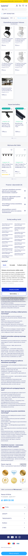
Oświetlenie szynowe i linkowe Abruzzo (7, 224)
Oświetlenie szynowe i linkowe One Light (20, 233)
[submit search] (3, 9)
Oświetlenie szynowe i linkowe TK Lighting (20, 247)
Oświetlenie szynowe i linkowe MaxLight (7, 253)
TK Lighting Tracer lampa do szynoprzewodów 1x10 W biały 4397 (20, 40)
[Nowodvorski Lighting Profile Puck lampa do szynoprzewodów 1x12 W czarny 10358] (7, 81)
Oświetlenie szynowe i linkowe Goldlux (7, 239)
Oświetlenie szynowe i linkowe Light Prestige (7, 249)
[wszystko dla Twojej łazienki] (4, 6)
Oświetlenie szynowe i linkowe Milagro (7, 256)
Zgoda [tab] (4, 265)
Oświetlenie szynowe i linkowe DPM (7, 235)
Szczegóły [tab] (12, 265)
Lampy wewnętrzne (8, 13)
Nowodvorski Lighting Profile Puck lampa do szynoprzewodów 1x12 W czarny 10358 (7, 90)
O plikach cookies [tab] (21, 265)
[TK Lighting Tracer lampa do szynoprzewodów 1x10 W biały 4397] (20, 32)
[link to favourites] (23, 6)
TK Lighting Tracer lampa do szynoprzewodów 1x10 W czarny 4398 (7, 40)
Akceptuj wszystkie (14, 289)
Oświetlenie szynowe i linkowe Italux (7, 246)
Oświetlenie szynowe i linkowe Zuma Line (20, 254)
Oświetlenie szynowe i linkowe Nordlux (20, 224)
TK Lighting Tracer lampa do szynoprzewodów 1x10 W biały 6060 (20, 65)
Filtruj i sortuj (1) (14, 553)
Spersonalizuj (13, 293)
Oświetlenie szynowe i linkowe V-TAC (20, 250)
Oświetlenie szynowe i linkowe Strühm (20, 243)
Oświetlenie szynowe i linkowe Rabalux (20, 240)
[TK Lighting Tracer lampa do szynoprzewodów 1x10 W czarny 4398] (7, 32)
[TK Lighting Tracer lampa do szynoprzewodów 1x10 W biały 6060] (20, 56)
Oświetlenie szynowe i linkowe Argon (7, 231)
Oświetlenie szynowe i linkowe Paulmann (20, 236)
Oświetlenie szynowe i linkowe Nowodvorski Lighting (20, 229)
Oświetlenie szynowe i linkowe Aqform (7, 228)
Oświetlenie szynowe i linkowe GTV (7, 242)
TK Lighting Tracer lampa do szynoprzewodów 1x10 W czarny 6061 (7, 65)
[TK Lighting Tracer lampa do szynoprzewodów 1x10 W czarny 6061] (7, 56)
